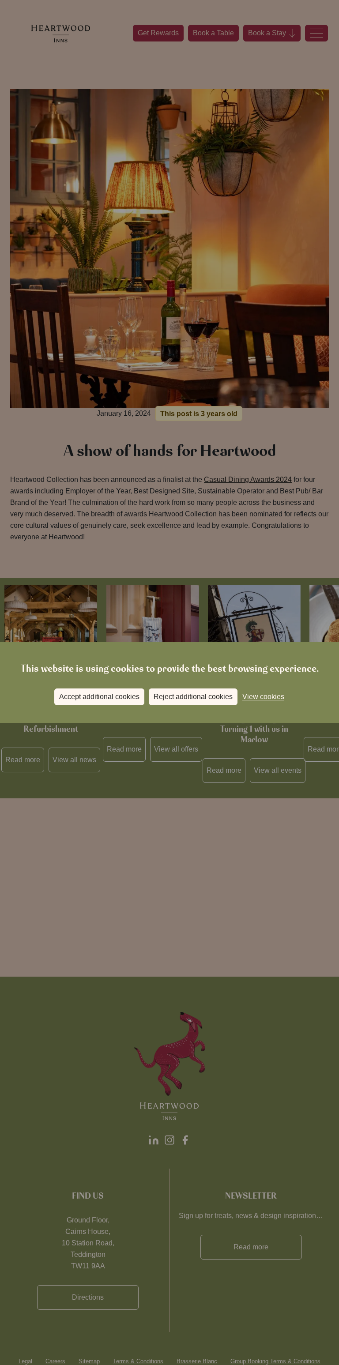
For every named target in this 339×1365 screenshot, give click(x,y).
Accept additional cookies (99, 696)
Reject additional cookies (193, 696)
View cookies (263, 696)
